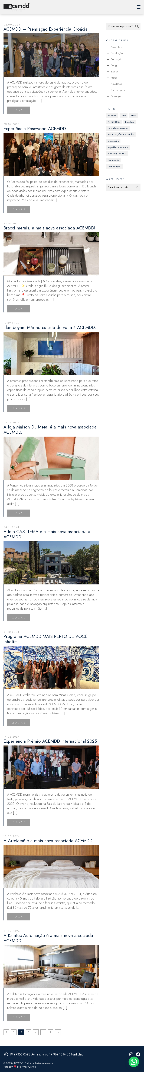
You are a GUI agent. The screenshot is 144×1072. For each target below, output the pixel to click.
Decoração (116, 59)
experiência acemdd (118, 147)
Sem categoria (118, 90)
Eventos (115, 71)
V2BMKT (31, 1066)
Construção (117, 53)
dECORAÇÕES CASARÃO (121, 134)
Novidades (116, 84)
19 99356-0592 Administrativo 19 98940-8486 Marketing (46, 1054)
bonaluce (129, 122)
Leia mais (18, 110)
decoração (113, 141)
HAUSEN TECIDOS (117, 153)
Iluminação (113, 160)
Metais (114, 78)
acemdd (112, 115)
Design (114, 65)
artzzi (133, 115)
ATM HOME (114, 122)
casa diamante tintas (118, 128)
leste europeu (114, 166)
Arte (124, 115)
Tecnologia (116, 96)
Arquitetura (116, 47)
